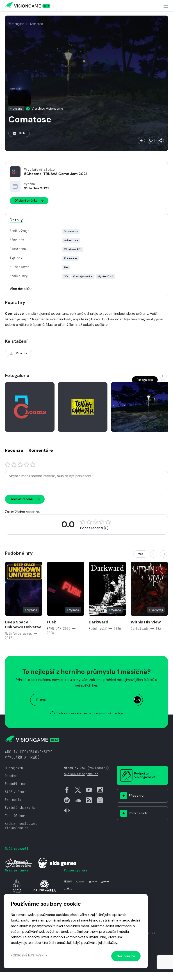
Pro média (13, 799)
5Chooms (32, 173)
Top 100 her (15, 815)
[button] (163, 376)
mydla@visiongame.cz (81, 774)
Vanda (150, 933)
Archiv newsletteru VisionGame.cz (21, 825)
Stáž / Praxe (16, 792)
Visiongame (16, 24)
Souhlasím (126, 956)
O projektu (14, 768)
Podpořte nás (16, 783)
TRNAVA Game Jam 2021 (65, 173)
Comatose (36, 24)
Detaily (16, 219)
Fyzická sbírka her (21, 807)
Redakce (11, 776)
